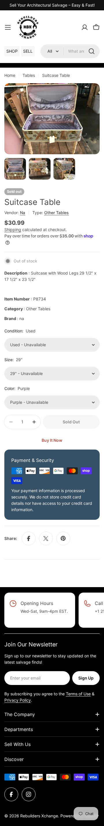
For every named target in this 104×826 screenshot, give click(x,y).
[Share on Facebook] (29, 538)
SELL (28, 51)
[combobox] (70, 51)
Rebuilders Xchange (39, 815)
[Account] (84, 27)
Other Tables (56, 212)
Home (9, 75)
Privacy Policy (17, 700)
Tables (29, 75)
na (22, 212)
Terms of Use (78, 693)
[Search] (91, 51)
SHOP (12, 51)
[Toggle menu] (7, 27)
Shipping (12, 229)
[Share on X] (46, 538)
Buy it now (52, 440)
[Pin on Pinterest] (63, 538)
